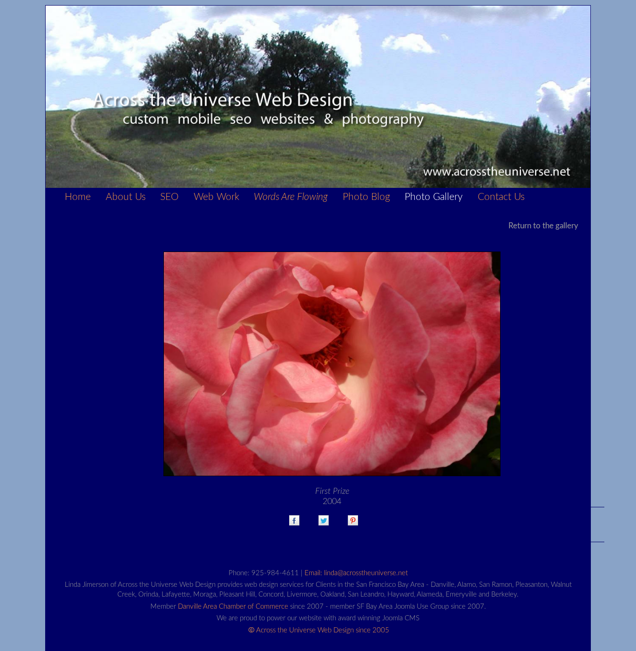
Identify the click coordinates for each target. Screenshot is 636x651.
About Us (126, 197)
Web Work (216, 197)
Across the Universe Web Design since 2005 (322, 630)
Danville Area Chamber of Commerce (233, 606)
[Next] (332, 366)
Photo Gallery (434, 197)
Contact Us (501, 197)
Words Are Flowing (291, 197)
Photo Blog (366, 197)
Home (78, 197)
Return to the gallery (543, 226)
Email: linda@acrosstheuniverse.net (356, 573)
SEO (169, 197)
